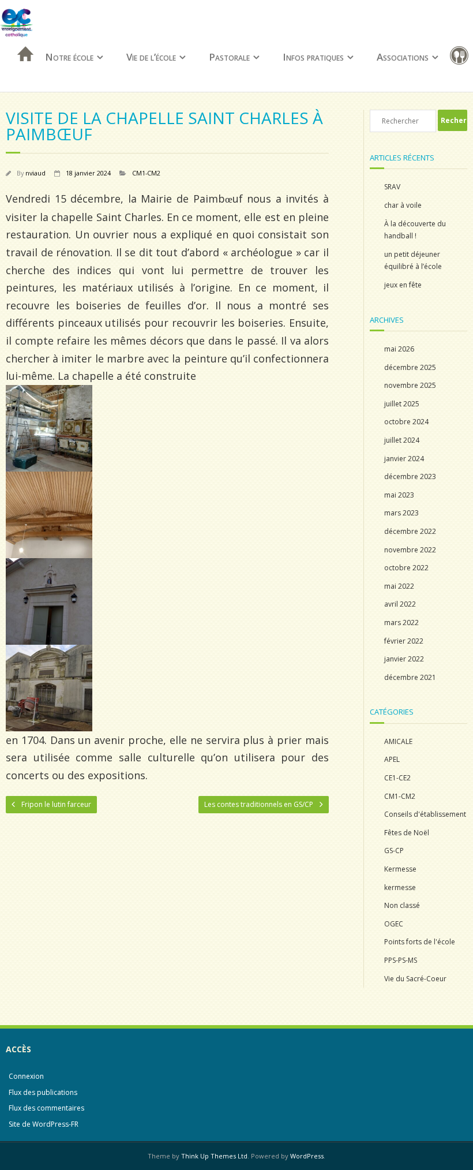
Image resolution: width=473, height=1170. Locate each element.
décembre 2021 (410, 677)
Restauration (461, 57)
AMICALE (398, 741)
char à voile (403, 205)
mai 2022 (399, 586)
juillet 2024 (401, 440)
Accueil (21, 69)
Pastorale (229, 56)
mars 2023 (401, 513)
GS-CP (394, 850)
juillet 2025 (401, 404)
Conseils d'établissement (425, 814)
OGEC (393, 924)
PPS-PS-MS (400, 960)
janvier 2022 (404, 659)
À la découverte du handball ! (415, 230)
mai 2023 (399, 495)
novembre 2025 (410, 385)
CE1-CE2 (397, 778)
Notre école (69, 56)
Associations (403, 56)
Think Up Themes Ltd (214, 1156)
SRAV (392, 187)
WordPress (307, 1156)
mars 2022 (401, 622)
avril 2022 (400, 604)
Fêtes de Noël (406, 833)
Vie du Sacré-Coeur (415, 979)
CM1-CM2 (146, 173)
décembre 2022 (410, 531)
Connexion (26, 1076)
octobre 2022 (406, 568)
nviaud (35, 173)
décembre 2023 (410, 476)
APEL (392, 759)
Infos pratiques (313, 56)
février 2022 (403, 641)
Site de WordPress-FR (43, 1124)
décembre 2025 (410, 367)
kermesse (400, 887)
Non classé (402, 905)
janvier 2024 (404, 458)
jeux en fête (403, 285)
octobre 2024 (406, 422)
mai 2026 (399, 349)
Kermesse (400, 869)
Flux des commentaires (46, 1108)
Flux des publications (43, 1092)
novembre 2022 (410, 550)
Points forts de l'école (419, 942)
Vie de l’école (151, 56)
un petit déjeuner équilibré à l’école (413, 260)
